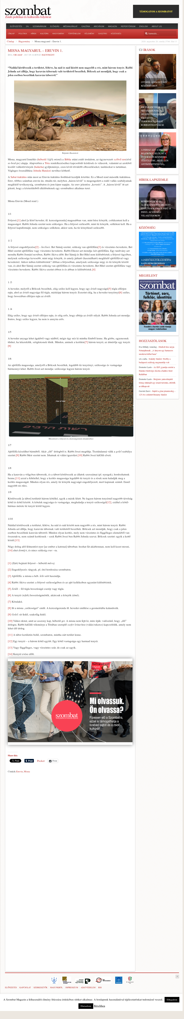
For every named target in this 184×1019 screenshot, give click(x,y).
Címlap (10, 41)
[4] (93, 269)
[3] (99, 247)
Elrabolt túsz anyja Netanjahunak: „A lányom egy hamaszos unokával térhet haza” (156, 350)
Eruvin (19, 771)
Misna (27, 771)
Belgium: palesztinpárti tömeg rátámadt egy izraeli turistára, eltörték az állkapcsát (157, 383)
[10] (80, 455)
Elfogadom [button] (172, 999)
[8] (9, 346)
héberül (42, 159)
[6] (120, 292)
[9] (17, 455)
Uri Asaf (17, 54)
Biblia (68, 159)
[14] (10, 550)
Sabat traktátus (19, 177)
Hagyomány (24, 41)
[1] (19, 220)
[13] (17, 540)
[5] (109, 288)
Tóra (47, 163)
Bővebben (99, 1006)
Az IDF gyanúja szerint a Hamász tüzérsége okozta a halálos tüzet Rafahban (157, 371)
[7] (86, 342)
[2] (37, 247)
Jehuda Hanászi (42, 170)
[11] (17, 478)
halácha (39, 166)
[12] (109, 502)
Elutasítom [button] (86, 1006)
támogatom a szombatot (156, 11)
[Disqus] (70, 823)
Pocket (41, 761)
